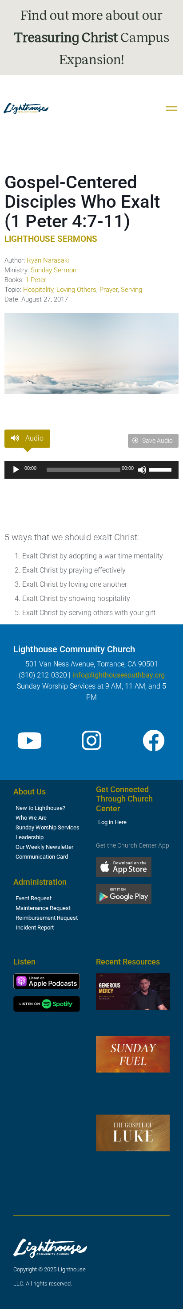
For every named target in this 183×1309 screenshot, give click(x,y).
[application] (91, 470)
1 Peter (35, 280)
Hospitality (38, 290)
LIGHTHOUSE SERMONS (50, 239)
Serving (131, 290)
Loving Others (76, 290)
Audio (34, 438)
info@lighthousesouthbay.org (118, 675)
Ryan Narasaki (48, 260)
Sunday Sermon (53, 270)
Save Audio (157, 440)
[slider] (161, 469)
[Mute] (142, 469)
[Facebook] (153, 740)
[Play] (16, 469)
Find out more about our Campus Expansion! (91, 37)
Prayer (108, 290)
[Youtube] (29, 740)
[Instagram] (91, 740)
